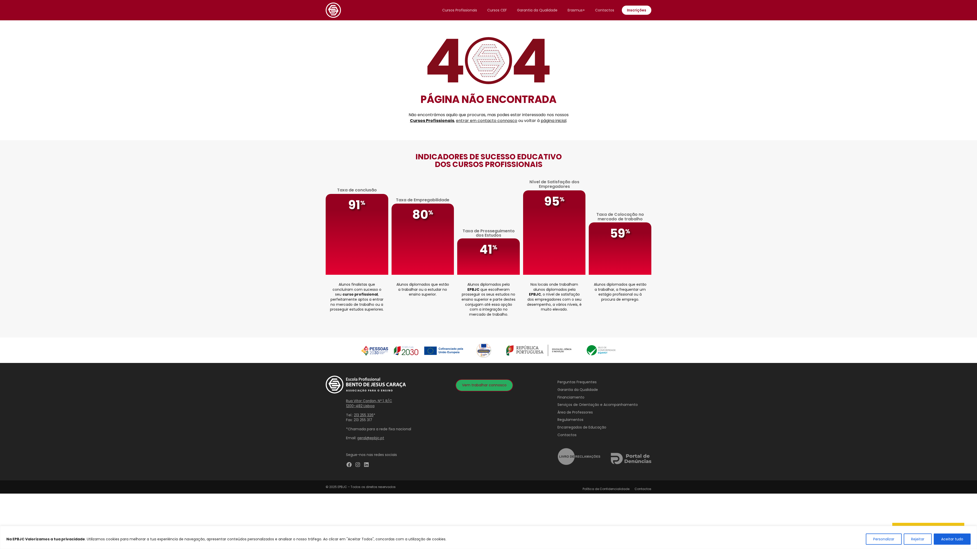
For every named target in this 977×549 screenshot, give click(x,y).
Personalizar (883, 539)
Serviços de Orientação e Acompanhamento (597, 404)
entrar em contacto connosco (486, 121)
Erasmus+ (576, 10)
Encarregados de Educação (581, 427)
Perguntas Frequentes (577, 382)
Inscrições (636, 10)
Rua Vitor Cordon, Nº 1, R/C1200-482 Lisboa (369, 403)
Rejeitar (917, 539)
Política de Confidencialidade (606, 489)
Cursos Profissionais (459, 10)
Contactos (604, 10)
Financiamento (570, 397)
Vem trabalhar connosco (484, 385)
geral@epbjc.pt (370, 437)
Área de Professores (575, 412)
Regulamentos (570, 419)
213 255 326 (363, 415)
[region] (488, 537)
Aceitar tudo (952, 539)
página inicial (553, 121)
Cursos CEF (497, 10)
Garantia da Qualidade (537, 10)
